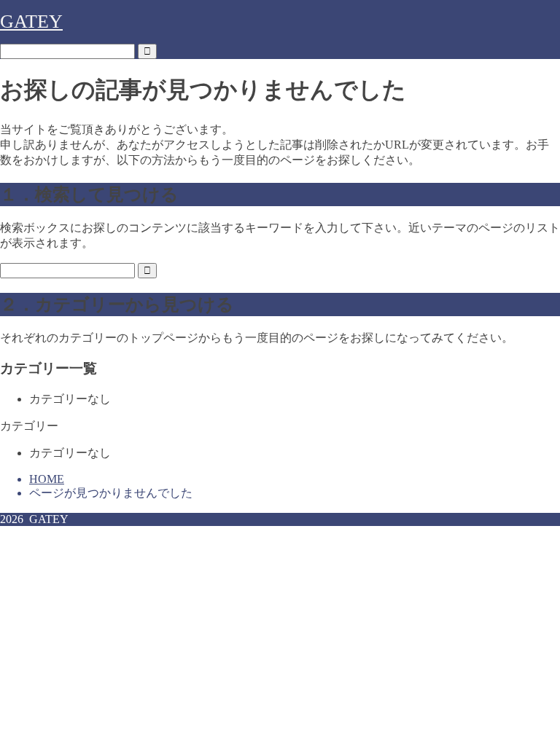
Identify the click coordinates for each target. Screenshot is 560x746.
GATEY (31, 21)
